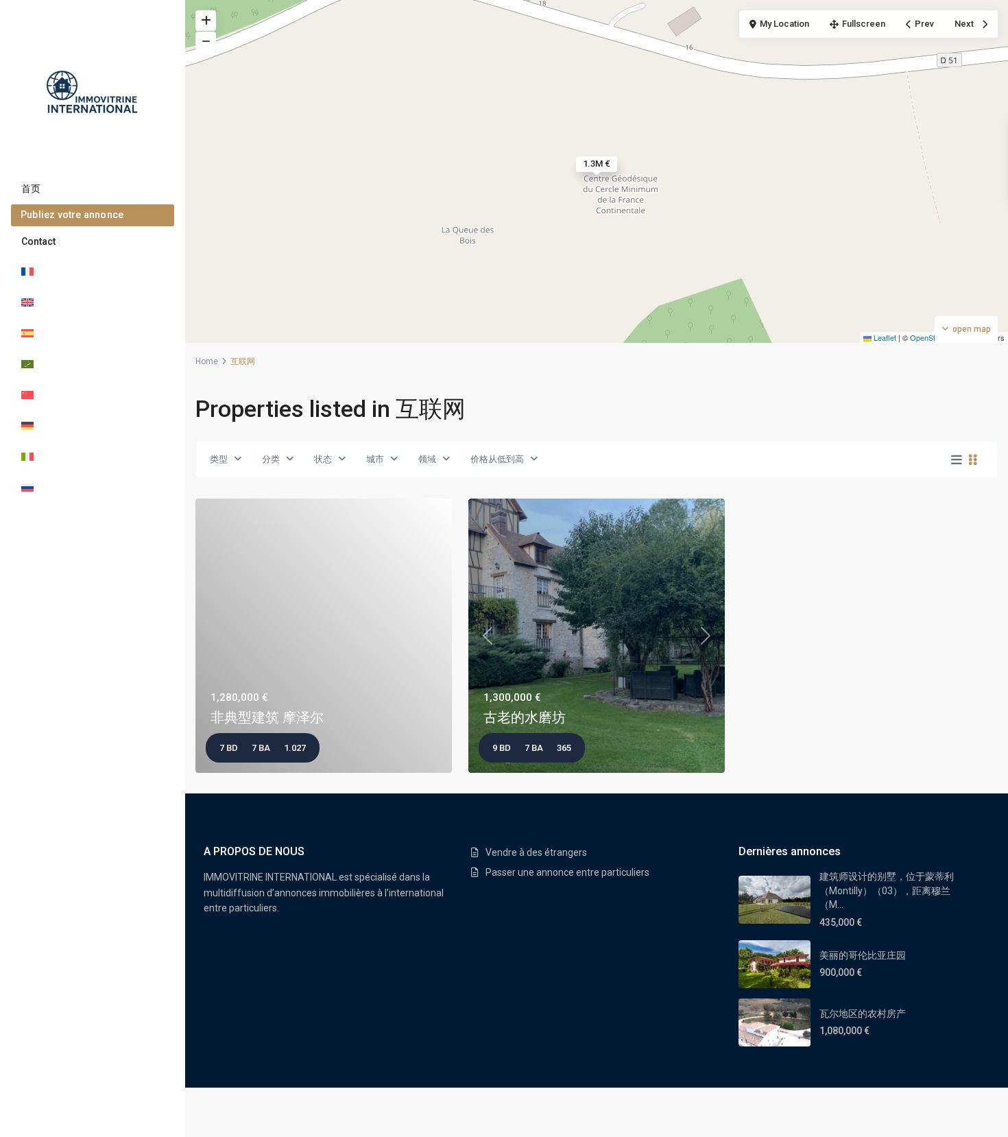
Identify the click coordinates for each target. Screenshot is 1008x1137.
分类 (271, 459)
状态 (323, 459)
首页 (30, 188)
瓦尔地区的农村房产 (862, 1013)
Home (206, 361)
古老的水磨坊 (524, 717)
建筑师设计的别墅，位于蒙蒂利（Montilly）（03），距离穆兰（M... (886, 890)
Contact (38, 241)
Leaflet (884, 337)
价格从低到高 (497, 459)
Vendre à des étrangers (536, 852)
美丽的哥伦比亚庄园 (862, 955)
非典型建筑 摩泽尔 (267, 717)
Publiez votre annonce (72, 214)
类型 (219, 459)
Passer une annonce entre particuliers (567, 872)
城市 (375, 459)
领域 (427, 459)
